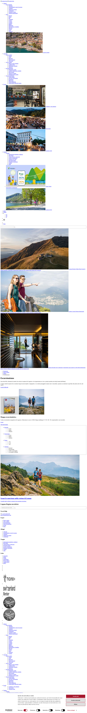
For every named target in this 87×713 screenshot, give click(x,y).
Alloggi (5, 3)
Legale (4, 558)
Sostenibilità (5, 559)
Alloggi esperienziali (13, 13)
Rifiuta (75, 704)
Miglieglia (11, 25)
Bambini (10, 448)
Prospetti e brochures (13, 161)
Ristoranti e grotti (12, 69)
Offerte (4, 212)
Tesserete (11, 31)
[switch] (38, 710)
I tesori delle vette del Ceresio (15, 83)
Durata (5, 440)
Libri (10, 164)
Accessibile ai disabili (13, 452)
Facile (10, 428)
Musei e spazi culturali (13, 63)
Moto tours (11, 80)
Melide (10, 24)
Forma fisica (7, 433)
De (6, 215)
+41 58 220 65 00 (6, 513)
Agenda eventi (12, 689)
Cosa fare (5, 53)
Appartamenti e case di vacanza (15, 7)
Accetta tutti (76, 696)
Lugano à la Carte (12, 159)
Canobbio (11, 19)
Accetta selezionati (75, 700)
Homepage (5, 371)
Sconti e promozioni (13, 158)
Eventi (4, 84)
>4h (9, 444)
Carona (10, 20)
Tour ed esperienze (10, 75)
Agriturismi (11, 10)
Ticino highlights (12, 82)
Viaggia (5, 152)
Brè (9, 18)
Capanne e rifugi (12, 12)
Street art (11, 67)
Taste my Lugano (12, 73)
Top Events (11, 687)
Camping (11, 8)
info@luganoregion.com (6, 515)
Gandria (10, 23)
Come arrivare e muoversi (14, 156)
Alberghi (11, 5)
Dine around (11, 72)
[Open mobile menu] (4, 220)
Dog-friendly (11, 449)
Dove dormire (9, 4)
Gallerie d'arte (12, 64)
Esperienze (11, 79)
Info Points (11, 155)
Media (10, 430)
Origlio (10, 29)
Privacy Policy (6, 560)
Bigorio (10, 15)
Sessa (10, 30)
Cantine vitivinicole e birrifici (15, 70)
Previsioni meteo (12, 160)
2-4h (10, 443)
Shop (4, 223)
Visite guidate (12, 77)
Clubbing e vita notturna (14, 686)
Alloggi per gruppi (13, 9)
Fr (6, 217)
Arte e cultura (9, 62)
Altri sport (11, 61)
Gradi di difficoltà (4, 387)
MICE (4, 211)
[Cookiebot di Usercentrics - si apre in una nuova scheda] (9, 710)
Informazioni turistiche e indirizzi (16, 154)
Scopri (2, 422)
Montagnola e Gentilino (14, 26)
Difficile (10, 431)
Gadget (10, 163)
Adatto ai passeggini (13, 450)
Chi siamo (5, 555)
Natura (10, 56)
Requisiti (6, 427)
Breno (10, 17)
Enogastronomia (9, 68)
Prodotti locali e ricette (13, 74)
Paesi (7, 14)
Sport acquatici (12, 59)
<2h (9, 441)
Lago (10, 57)
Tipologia (6, 446)
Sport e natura (9, 55)
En (6, 214)
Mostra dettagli (71, 710)
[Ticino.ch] (9, 583)
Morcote (10, 28)
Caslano (10, 21)
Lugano (10, 653)
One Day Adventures (13, 78)
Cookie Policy (6, 562)
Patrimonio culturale (13, 66)
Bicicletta (11, 58)
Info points (5, 543)
